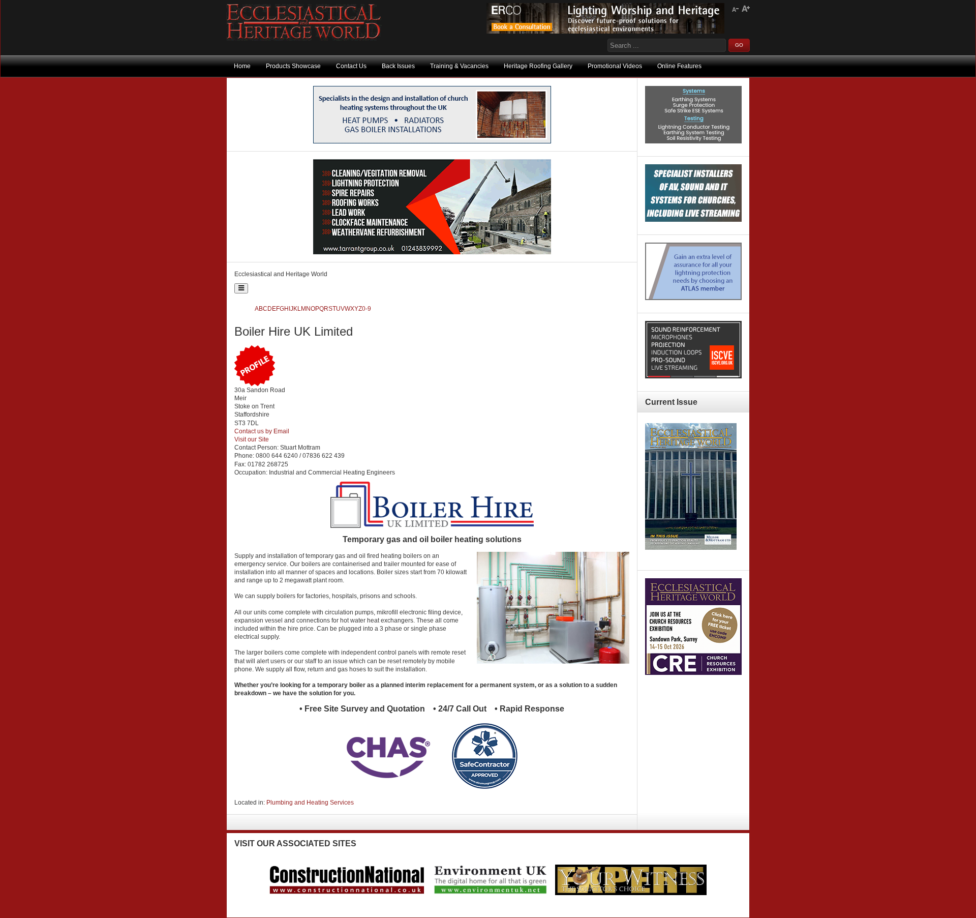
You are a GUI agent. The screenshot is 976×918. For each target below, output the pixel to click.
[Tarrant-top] (432, 252)
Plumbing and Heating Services (310, 802)
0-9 (366, 308)
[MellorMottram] (432, 141)
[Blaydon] (693, 376)
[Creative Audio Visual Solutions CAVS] (693, 219)
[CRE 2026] (693, 672)
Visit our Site (251, 439)
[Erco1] (605, 31)
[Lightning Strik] (693, 141)
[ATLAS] (693, 298)
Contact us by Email (261, 431)
